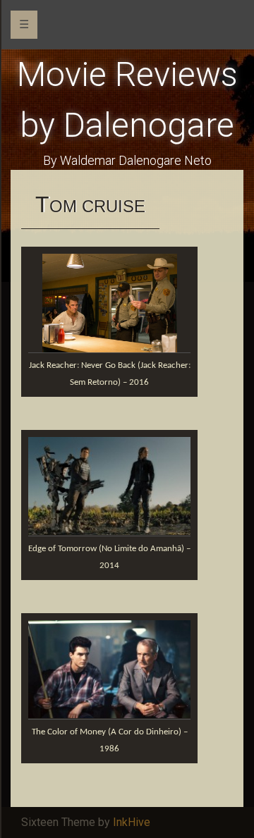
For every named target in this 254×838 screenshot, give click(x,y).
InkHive (131, 822)
